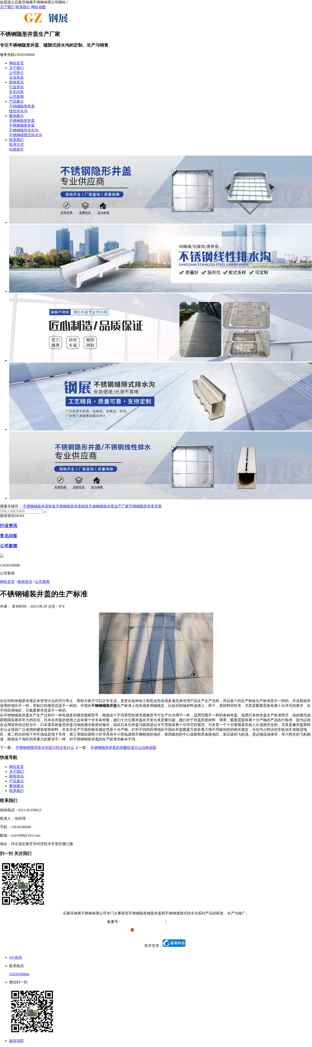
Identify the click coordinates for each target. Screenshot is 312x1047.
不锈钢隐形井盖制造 (72, 506)
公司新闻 (16, 97)
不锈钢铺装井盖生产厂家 (109, 506)
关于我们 (7, 7)
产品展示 (16, 101)
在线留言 (16, 149)
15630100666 (19, 974)
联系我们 (23, 7)
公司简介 (16, 73)
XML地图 (197, 922)
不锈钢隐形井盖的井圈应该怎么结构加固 (123, 747)
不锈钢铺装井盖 (22, 125)
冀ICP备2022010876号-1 (141, 922)
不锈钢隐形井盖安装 (145, 506)
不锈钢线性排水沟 (23, 130)
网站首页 (16, 63)
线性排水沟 (18, 111)
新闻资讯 (16, 82)
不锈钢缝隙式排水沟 (25, 135)
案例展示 (16, 116)
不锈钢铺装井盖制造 (39, 506)
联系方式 (16, 144)
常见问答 (16, 92)
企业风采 (16, 77)
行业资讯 (16, 87)
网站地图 (38, 7)
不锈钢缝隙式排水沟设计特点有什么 (45, 747)
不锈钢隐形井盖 (22, 106)
